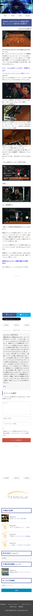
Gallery (20, 15)
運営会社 (21, 606)
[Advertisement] (16, 293)
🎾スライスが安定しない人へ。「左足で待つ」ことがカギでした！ (21, 526)
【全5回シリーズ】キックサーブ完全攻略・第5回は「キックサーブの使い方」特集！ (21, 535)
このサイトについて (26, 604)
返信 (4, 386)
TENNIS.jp (3, 604)
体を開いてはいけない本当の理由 (18, 517)
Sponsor (28, 15)
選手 (30, 29)
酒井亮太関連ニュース (12, 564)
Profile (12, 15)
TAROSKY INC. (13, 610)
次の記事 (27, 325)
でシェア (10, 315)
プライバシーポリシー (13, 604)
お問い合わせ (13, 606)
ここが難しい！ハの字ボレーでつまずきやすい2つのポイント (21, 544)
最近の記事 (8, 510)
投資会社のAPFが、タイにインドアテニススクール (21, 571)
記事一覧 (16, 325)
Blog (5, 15)
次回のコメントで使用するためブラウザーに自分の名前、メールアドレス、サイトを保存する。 (16, 433)
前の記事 (6, 325)
